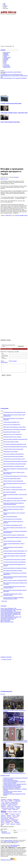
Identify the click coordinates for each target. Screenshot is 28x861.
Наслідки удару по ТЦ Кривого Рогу (11, 424)
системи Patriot (4, 803)
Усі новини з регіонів (6, 659)
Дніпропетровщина (5, 819)
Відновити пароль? (6, 832)
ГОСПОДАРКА (7, 57)
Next (4, 694)
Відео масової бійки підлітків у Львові (12, 786)
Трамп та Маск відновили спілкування (10, 121)
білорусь (14, 805)
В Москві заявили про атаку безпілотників (13, 481)
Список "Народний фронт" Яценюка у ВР (10, 613)
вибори (25, 215)
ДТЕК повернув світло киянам (10, 451)
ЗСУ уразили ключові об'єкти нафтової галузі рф (14, 444)
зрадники (3, 815)
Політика (16, 177)
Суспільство (6, 64)
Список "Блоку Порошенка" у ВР (8, 608)
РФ (6, 814)
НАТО (10, 800)
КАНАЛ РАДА (6, 67)
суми (3, 802)
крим (2, 824)
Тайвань (8, 822)
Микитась (12, 824)
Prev (2, 694)
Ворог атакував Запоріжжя (9, 492)
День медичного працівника (8, 808)
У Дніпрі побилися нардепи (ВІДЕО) (11, 785)
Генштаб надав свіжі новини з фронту (12, 478)
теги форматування (4, 361)
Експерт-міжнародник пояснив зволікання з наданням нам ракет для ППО (13, 598)
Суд (12, 822)
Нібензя (9, 805)
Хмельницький (8, 821)
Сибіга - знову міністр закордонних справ (13, 498)
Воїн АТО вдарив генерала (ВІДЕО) (11, 787)
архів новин (4, 601)
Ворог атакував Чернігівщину (10, 516)
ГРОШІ (5, 56)
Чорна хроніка (6, 66)
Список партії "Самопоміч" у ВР (8, 618)
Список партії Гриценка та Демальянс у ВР (11, 614)
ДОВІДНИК (3, 606)
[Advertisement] (14, 29)
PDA (4, 4)
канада (17, 813)
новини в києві (7, 841)
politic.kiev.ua (9, 215)
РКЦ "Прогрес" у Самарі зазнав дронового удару (14, 489)
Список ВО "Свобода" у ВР (7, 619)
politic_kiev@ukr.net (12, 846)
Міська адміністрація (5, 620)
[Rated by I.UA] (14, 859)
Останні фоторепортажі (6, 691)
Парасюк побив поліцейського (10, 780)
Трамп (18, 808)
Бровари (16, 821)
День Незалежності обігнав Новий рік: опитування (15, 461)
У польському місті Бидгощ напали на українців (14, 559)
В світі (4, 63)
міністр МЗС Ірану (13, 803)
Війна (3, 811)
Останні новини (4, 408)
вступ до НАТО (4, 818)
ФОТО (4, 62)
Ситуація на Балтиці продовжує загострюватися (14, 561)
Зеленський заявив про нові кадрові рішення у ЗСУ (15, 550)
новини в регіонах (15, 841)
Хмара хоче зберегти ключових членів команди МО (15, 439)
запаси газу (15, 809)
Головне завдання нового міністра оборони (13, 456)
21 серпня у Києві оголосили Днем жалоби (11, 103)
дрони (6, 800)
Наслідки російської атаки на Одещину (12, 541)
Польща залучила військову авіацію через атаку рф (15, 446)
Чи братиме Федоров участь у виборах (12, 436)
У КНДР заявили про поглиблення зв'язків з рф (14, 553)
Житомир (9, 816)
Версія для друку (4, 178)
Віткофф (22, 215)
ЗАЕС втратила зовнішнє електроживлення (13, 454)
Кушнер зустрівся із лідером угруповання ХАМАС (15, 580)
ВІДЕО (5, 61)
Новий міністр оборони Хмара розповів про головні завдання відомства (13, 503)
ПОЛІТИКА (6, 54)
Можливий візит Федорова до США (11, 431)
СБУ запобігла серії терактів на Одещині (12, 570)
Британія (9, 799)
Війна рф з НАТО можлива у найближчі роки (13, 534)
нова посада (17, 806)
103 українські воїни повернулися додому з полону (15, 476)
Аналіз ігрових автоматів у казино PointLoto (11, 72)
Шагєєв (10, 811)
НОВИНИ (5, 53)
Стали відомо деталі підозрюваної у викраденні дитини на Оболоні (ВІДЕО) (14, 782)
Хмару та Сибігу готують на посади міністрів (13, 506)
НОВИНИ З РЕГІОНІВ (6, 657)
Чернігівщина (14, 819)
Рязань (2, 821)
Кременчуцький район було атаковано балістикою (15, 568)
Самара (9, 809)
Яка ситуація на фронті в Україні (10, 441)
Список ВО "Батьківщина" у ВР (8, 610)
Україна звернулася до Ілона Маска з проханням (14, 429)
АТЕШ (4, 809)
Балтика (7, 802)
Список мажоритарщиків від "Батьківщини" (11, 612)
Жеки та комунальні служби (7, 621)
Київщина (3, 806)
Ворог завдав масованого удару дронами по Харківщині (14, 78)
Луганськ (12, 813)
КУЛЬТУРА (6, 58)
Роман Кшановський (15, 845)
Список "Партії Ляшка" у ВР (7, 615)
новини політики (9, 840)
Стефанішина (17, 800)
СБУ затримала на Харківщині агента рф (12, 525)
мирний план (10, 806)
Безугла (2, 822)
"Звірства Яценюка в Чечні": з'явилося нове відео (14, 784)
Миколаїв (15, 816)
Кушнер (15, 811)
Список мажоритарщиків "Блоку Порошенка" (11, 609)
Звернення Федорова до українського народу (13, 466)
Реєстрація (4, 831)
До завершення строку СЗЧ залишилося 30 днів (11, 74)
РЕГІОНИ (5, 59)
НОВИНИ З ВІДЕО (5, 775)
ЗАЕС (14, 815)
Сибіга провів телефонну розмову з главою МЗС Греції (14, 112)
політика (17, 215)
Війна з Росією (6, 52)
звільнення (3, 799)
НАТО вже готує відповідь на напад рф (12, 487)
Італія (7, 824)
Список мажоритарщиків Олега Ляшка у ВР (11, 616)
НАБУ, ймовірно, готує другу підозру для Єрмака (14, 500)
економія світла (14, 802)
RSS (5, 3)
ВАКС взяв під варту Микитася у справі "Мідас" (14, 427)
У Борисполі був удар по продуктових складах (14, 458)
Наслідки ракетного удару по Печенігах (12, 519)
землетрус (11, 818)
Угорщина (3, 805)
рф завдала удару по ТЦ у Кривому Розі (12, 434)
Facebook (5, 5)
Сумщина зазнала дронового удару (11, 422)
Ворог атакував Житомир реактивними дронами (14, 463)
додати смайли (13, 361)
